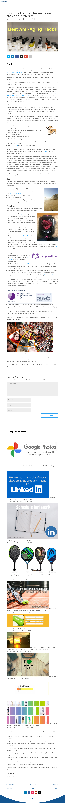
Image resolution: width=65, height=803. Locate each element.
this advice (45, 151)
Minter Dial (11, 19)
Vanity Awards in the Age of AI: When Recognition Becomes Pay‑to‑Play (26, 741)
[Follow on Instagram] (32, 792)
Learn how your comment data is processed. (40, 424)
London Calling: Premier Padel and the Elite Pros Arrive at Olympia (25, 764)
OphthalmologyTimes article (14, 72)
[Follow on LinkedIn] (25, 792)
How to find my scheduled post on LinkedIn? (19, 541)
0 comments (38, 19)
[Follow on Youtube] (36, 792)
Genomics (27, 19)
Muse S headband (29, 264)
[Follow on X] (39, 792)
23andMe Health (48, 275)
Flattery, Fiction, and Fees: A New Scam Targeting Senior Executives (25, 762)
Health (32, 19)
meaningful (15, 145)
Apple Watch (23, 214)
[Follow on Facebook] (29, 792)
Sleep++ (25, 236)
